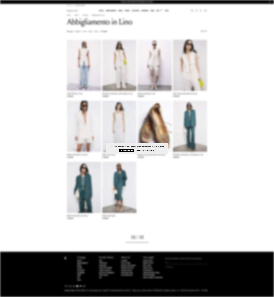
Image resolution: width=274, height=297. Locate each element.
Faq (100, 277)
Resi (100, 260)
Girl (159, 10)
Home (68, 15)
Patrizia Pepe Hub (127, 268)
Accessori (135, 10)
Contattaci (103, 263)
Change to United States (145, 150)
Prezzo (96, 31)
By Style (85, 15)
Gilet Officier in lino (75, 94)
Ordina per (204, 31)
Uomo (152, 10)
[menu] (134, 10)
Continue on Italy (126, 150)
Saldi (167, 10)
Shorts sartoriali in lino (147, 94)
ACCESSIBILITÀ (148, 270)
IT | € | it (69, 5)
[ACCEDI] (196, 10)
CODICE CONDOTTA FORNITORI (153, 277)
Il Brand (124, 260)
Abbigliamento (111, 10)
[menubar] (134, 10)
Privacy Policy (148, 263)
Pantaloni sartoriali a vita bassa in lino (117, 94)
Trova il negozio (105, 270)
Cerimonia (144, 10)
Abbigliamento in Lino (98, 15)
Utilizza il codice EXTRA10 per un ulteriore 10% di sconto (137, 2)
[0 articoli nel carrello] (205, 10)
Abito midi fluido (108, 155)
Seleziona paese (127, 275)
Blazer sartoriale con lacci (77, 155)
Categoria (78, 31)
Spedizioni (102, 265)
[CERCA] (192, 10)
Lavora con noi (126, 270)
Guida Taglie (103, 275)
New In (101, 10)
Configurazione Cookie (151, 273)
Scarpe (127, 10)
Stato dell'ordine (105, 268)
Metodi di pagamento (106, 273)
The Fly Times (125, 263)
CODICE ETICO (147, 268)
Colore (85, 31)
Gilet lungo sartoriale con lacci (185, 94)
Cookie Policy (148, 260)
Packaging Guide (127, 273)
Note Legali (147, 265)
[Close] (270, 2)
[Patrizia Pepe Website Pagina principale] (72, 10)
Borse (120, 10)
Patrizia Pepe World (128, 265)
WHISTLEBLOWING (149, 275)
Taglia (90, 31)
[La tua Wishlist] (201, 11)
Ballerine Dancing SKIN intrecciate (151, 155)
